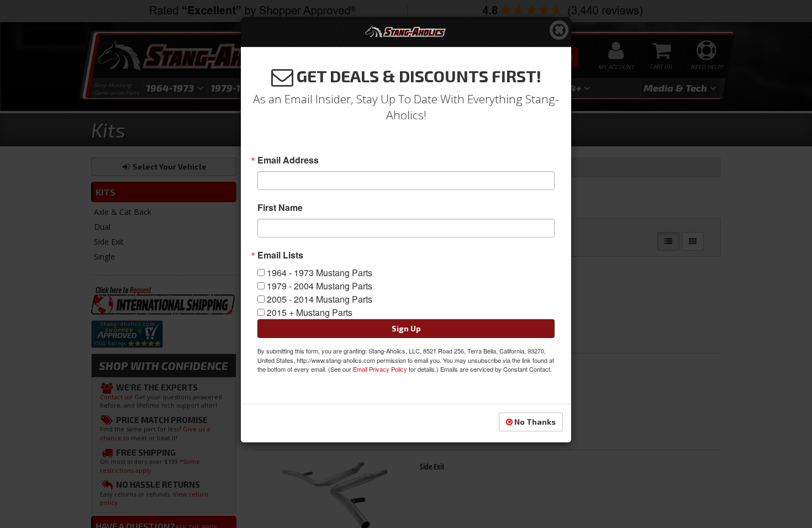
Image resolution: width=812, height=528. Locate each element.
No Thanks (534, 421)
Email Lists (280, 255)
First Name (280, 207)
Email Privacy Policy (380, 369)
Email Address (288, 160)
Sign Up (406, 328)
